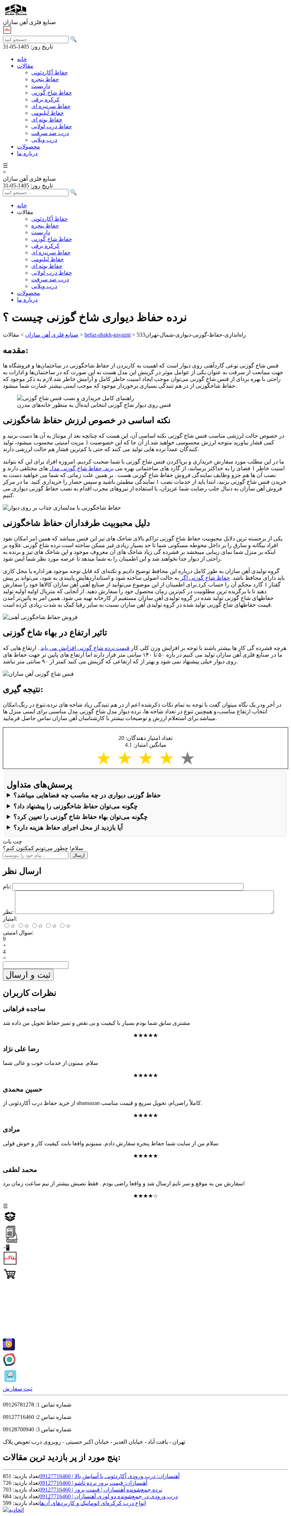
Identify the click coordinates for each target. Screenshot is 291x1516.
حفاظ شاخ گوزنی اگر (205, 578)
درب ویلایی (44, 140)
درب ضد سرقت (50, 133)
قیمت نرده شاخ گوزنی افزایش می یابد (85, 648)
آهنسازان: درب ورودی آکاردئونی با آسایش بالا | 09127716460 (109, 1476)
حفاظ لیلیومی (47, 113)
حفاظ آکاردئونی (49, 72)
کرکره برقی (45, 99)
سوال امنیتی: (18, 933)
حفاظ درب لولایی (51, 126)
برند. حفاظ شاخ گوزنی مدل (81, 468)
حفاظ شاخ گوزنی (51, 93)
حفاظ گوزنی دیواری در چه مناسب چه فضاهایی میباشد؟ (87, 795)
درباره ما (27, 153)
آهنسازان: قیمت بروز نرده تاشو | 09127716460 (93, 1483)
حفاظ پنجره (45, 79)
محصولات (28, 147)
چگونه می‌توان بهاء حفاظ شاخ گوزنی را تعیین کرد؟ (80, 816)
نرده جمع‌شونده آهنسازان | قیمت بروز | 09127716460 (100, 1490)
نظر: (8, 912)
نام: (7, 886)
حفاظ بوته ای (46, 120)
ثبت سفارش (17, 1389)
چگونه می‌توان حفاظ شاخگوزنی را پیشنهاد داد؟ (75, 806)
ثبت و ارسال (28, 974)
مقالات (25, 66)
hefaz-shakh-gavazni (107, 335)
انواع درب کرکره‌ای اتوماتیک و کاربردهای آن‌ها (92, 1503)
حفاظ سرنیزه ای (51, 106)
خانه (22, 59)
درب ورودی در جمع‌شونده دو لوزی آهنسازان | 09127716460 (108, 1496)
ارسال (79, 855)
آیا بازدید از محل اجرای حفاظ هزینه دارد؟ (68, 827)
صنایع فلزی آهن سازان (51, 335)
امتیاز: (10, 919)
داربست (40, 86)
